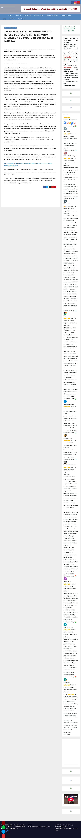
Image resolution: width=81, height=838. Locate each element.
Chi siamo (18, 15)
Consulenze (27, 15)
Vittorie (14, 27)
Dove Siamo (21, 18)
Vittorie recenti (66, 15)
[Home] (3, 15)
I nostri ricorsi (38, 15)
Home (9, 15)
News (4, 18)
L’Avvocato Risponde (52, 15)
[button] (79, 17)
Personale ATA (8, 27)
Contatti (12, 18)
